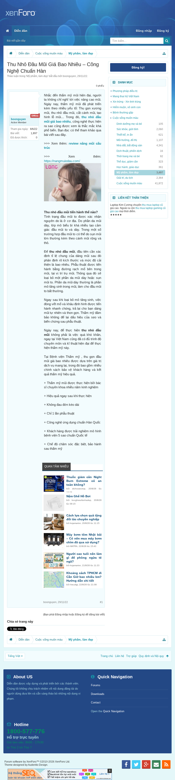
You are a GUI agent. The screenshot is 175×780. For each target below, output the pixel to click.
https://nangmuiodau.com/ (62, 161)
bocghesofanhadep (81, 500)
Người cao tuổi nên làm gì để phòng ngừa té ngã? (84, 557)
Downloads (97, 694)
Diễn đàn (20, 30)
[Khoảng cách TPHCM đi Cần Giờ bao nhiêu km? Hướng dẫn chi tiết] (54, 579)
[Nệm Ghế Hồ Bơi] (54, 502)
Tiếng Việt (14, 656)
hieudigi (74, 584)
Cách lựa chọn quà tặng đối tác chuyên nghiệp (84, 517)
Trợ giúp (131, 656)
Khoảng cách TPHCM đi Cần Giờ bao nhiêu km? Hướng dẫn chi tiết (84, 576)
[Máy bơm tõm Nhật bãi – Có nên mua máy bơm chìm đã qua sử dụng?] (54, 541)
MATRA (73, 546)
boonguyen (69, 76)
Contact (96, 702)
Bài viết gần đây (16, 40)
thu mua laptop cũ (152, 204)
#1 (101, 602)
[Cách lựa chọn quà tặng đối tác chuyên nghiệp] (54, 522)
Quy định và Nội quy (151, 656)
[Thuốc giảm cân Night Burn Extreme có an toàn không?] (54, 483)
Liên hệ (119, 656)
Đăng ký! (138, 67)
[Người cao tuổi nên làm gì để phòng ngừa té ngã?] (54, 560)
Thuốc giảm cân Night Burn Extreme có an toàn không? (84, 480)
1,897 (34, 133)
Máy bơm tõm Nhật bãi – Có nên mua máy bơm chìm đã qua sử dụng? (84, 538)
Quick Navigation (113, 711)
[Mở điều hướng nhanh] (164, 53)
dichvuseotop (78, 488)
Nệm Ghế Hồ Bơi (78, 496)
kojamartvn (75, 523)
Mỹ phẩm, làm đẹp (37, 76)
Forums (95, 685)
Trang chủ (107, 656)
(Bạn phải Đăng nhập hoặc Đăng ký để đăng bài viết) (74, 614)
